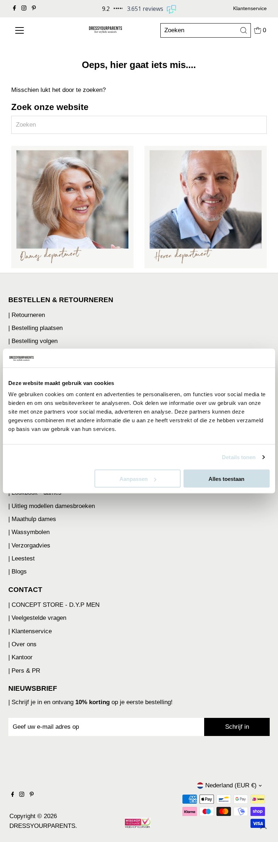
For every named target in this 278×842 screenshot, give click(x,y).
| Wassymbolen (29, 532)
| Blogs (17, 571)
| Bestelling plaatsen (35, 328)
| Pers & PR (24, 670)
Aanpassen (133, 479)
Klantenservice (250, 8)
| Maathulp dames (32, 519)
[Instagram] (24, 8)
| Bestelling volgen (33, 341)
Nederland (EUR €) (231, 785)
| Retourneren (26, 315)
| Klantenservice (30, 631)
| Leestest (21, 558)
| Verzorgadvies (29, 545)
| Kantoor (20, 657)
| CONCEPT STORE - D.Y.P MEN (54, 604)
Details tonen (239, 457)
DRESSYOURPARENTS (42, 825)
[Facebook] (14, 8)
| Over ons (22, 644)
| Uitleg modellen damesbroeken (51, 506)
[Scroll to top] (263, 827)
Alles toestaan (226, 479)
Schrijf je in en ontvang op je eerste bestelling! (92, 702)
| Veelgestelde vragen (37, 617)
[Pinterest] (34, 8)
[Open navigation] (33, 30)
